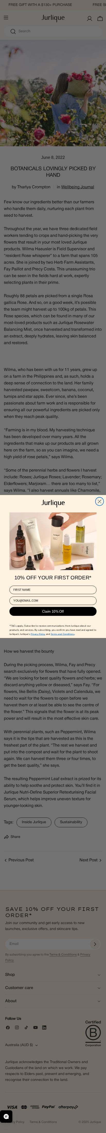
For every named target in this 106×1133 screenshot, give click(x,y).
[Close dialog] (99, 501)
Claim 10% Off (53, 611)
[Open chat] (6, 1116)
